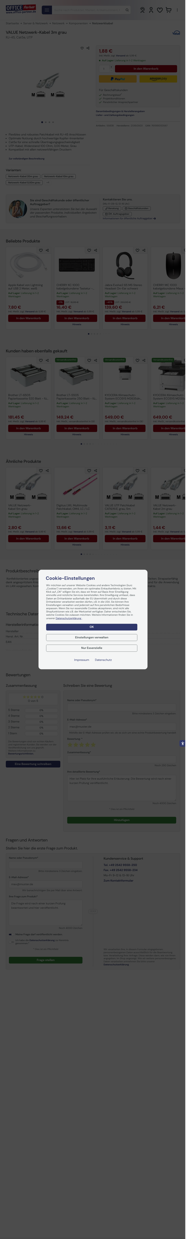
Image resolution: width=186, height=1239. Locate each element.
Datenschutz (103, 660)
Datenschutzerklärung (69, 618)
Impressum (81, 660)
